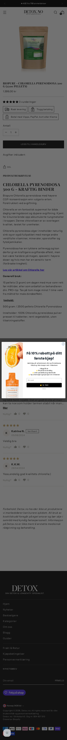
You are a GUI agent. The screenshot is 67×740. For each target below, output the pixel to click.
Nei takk (44, 388)
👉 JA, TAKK (44, 385)
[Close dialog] (63, 344)
